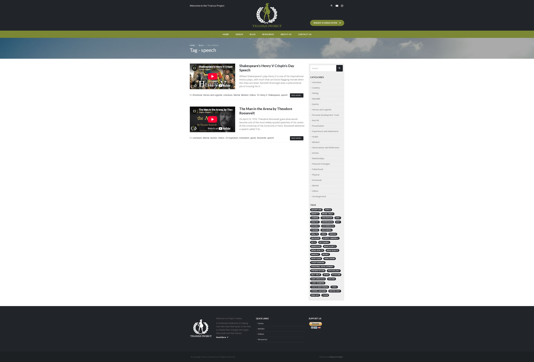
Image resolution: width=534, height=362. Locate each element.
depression (327, 222)
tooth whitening (319, 287)
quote (253, 137)
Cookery (316, 87)
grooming (327, 230)
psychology (334, 270)
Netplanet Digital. (336, 357)
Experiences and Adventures (325, 131)
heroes (332, 234)
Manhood (316, 246)
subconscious (318, 279)
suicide (331, 279)
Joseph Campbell (330, 238)
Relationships (318, 158)
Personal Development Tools (325, 115)
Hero (323, 234)
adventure (316, 210)
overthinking (317, 262)
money (325, 254)
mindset (315, 254)
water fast (334, 291)
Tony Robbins (317, 283)
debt (338, 218)
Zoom (325, 295)
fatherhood (328, 226)
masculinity (330, 246)
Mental (236, 95)
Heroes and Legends (212, 95)
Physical (315, 174)
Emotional (197, 95)
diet (338, 222)
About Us (286, 34)
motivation (244, 137)
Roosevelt (261, 137)
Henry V (263, 95)
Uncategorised (319, 196)
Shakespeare (274, 95)
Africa (328, 210)
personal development (322, 266)
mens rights (332, 250)
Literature (227, 95)
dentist (315, 222)
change (314, 218)
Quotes (213, 137)
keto (313, 242)
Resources (268, 34)
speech (284, 95)
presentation (317, 270)
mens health (317, 250)
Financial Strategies (321, 163)
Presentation (318, 125)
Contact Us (304, 34)
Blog (252, 34)
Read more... (296, 95)
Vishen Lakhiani (318, 291)
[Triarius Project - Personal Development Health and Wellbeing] (267, 15)
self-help (315, 275)
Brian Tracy (327, 214)
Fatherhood (317, 169)
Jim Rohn (315, 238)
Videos (239, 34)
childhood (327, 218)
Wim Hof (315, 295)
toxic (334, 287)
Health (315, 136)
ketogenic (324, 242)
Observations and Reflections (325, 147)
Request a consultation (326, 23)
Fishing (315, 93)
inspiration (233, 137)
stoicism (336, 275)
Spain (326, 275)
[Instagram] (342, 6)
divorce (315, 226)
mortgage (316, 258)
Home (226, 34)
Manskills (316, 98)
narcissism (329, 258)
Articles (315, 153)
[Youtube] (337, 6)
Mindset (245, 95)
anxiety (315, 214)
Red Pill (315, 120)
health (314, 234)
